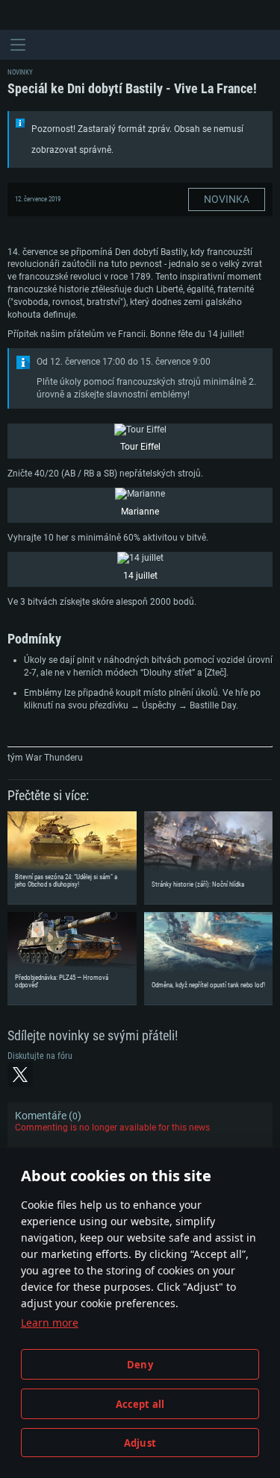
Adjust (140, 1443)
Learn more (49, 1322)
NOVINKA (226, 199)
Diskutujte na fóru (39, 1056)
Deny (140, 1364)
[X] (20, 1074)
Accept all (140, 1404)
